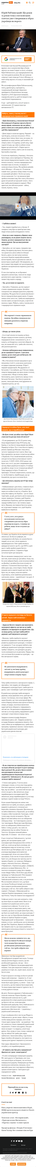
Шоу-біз (17, 3)
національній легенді (10, 90)
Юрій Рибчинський (19, 1075)
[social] (10, 1093)
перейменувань (23, 765)
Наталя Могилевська (8, 1078)
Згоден (13, 1164)
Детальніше (21, 1164)
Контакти (13, 1145)
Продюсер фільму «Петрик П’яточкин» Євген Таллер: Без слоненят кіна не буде (17, 1129)
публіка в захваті (9, 223)
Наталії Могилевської (21, 66)
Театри (23, 1078)
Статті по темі (6, 1102)
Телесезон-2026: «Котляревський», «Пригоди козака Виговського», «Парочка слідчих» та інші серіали (15, 1120)
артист (18, 1078)
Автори (23, 1145)
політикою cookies (25, 1160)
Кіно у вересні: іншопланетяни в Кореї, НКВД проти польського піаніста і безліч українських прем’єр (17, 1110)
